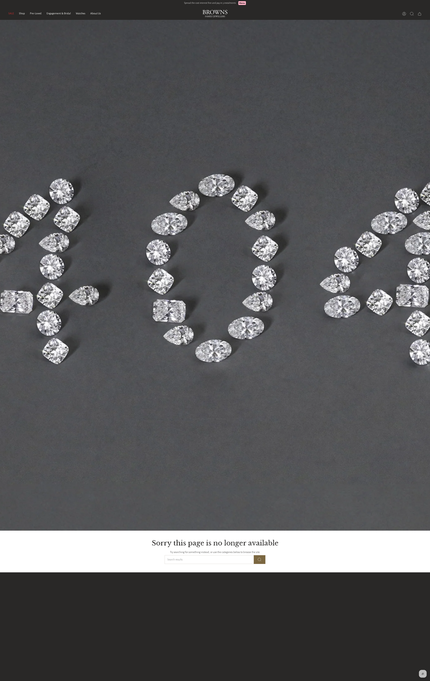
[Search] (259, 559)
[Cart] (419, 14)
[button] (21, 13)
